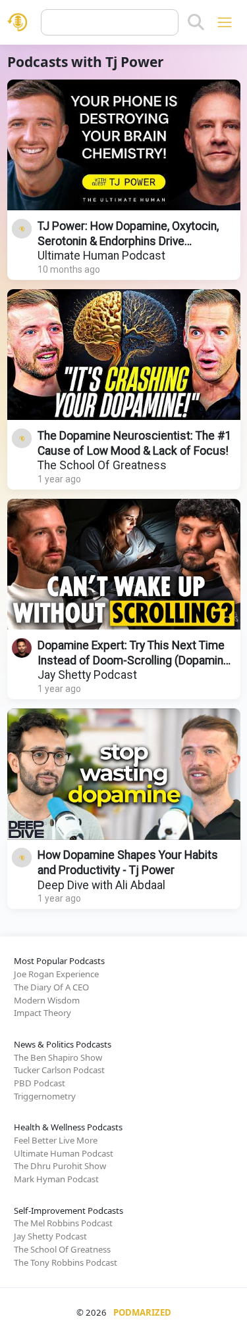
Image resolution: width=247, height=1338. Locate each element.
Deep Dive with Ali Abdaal (101, 885)
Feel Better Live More (55, 1140)
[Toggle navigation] (224, 22)
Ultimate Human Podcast (101, 255)
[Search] (196, 22)
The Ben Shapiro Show (58, 1057)
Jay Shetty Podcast (87, 674)
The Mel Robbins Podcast (63, 1223)
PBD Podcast (39, 1083)
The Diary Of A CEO (51, 987)
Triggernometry (45, 1096)
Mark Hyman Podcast (56, 1179)
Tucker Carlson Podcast (59, 1070)
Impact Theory (42, 1013)
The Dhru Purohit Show (60, 1166)
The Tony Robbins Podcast (65, 1262)
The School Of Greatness (102, 465)
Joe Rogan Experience (56, 974)
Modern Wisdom (47, 1000)
